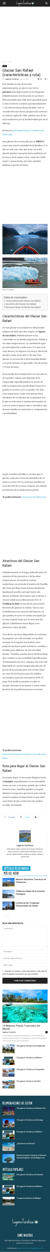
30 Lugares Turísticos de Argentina (30, 1069)
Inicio (4, 62)
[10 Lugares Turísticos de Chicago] (8, 1123)
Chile (10, 62)
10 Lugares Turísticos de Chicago (30, 1120)
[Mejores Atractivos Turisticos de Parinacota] (8, 882)
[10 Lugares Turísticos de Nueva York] (8, 1111)
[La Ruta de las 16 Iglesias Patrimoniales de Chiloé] (8, 906)
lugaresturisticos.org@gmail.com (30, 1248)
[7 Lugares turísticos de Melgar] (8, 1201)
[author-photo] (25, 842)
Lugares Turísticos (12, 79)
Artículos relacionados (16, 868)
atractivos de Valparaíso (34, 497)
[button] (4, 3)
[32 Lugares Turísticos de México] (8, 1060)
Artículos (6, 1021)
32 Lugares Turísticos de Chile (29, 1081)
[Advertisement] (25, 33)
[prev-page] (3, 914)
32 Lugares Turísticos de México (29, 1058)
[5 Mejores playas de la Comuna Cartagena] (8, 894)
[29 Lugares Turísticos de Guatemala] (8, 1049)
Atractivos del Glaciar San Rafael (21, 304)
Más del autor (11, 873)
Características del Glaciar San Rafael (23, 301)
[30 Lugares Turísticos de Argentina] (8, 1072)
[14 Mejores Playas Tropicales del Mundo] (25, 1006)
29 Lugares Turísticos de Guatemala (31, 1046)
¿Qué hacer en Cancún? (26, 1144)
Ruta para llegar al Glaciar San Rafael (23, 307)
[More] (35, 817)
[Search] (46, 3)
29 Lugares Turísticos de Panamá (30, 1175)
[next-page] (7, 914)
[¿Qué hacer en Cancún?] (8, 1146)
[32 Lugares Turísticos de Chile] (8, 1084)
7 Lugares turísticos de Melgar (29, 1198)
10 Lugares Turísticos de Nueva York (31, 1108)
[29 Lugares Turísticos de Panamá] (8, 1176)
